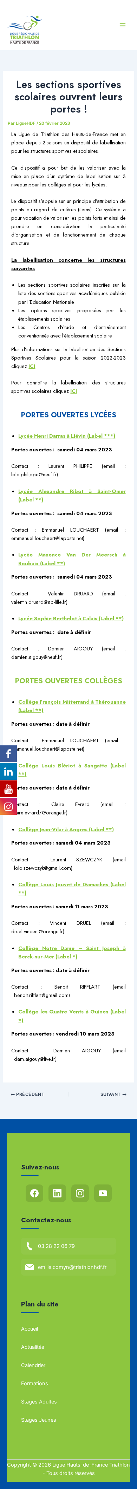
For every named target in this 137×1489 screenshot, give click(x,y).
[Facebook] (34, 1193)
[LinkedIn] (57, 1193)
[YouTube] (103, 1193)
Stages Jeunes (38, 1420)
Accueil (29, 1329)
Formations (34, 1383)
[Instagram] (80, 1193)
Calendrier (33, 1365)
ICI (73, 391)
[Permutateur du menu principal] (122, 25)
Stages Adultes (39, 1402)
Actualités (32, 1347)
